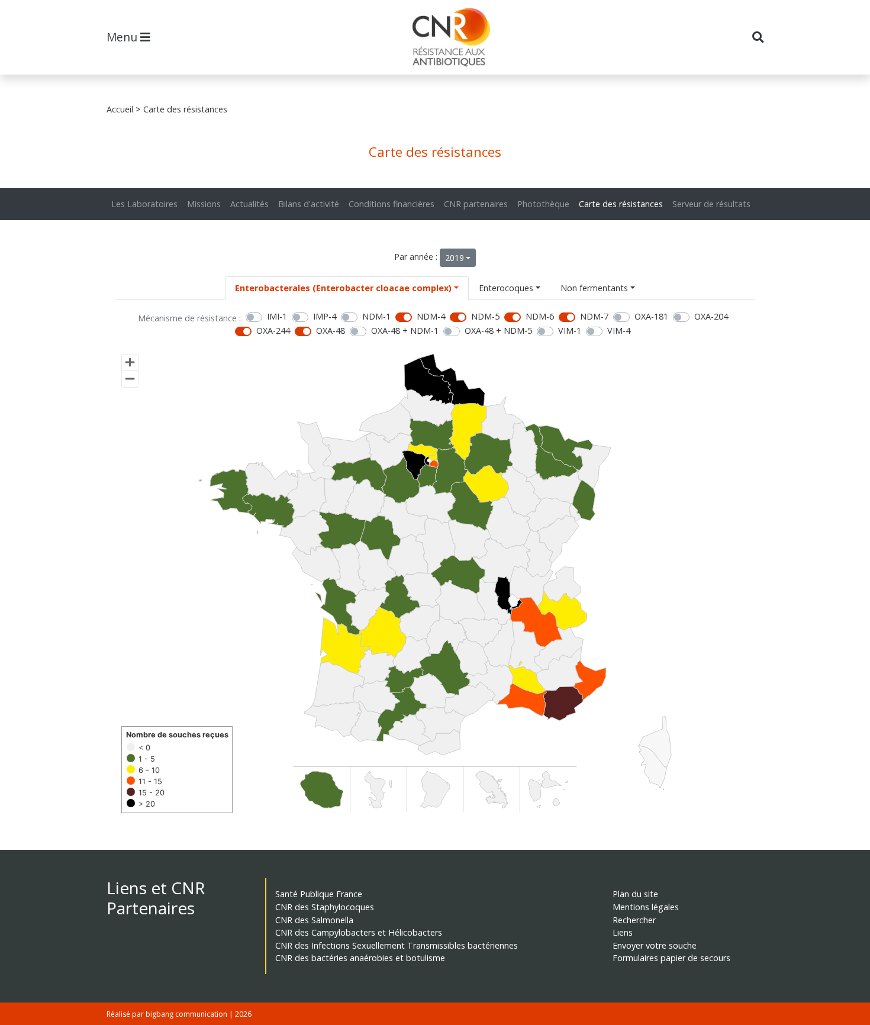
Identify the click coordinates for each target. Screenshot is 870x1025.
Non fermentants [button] (594, 288)
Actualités (249, 203)
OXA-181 (651, 316)
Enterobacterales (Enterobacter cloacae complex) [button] (343, 288)
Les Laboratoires (144, 203)
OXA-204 (711, 316)
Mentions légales (646, 907)
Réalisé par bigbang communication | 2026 (179, 1014)
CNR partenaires (476, 203)
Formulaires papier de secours (671, 957)
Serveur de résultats (711, 203)
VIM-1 (569, 330)
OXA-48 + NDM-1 (405, 330)
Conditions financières (391, 203)
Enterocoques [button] (506, 288)
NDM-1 (376, 316)
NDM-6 (540, 316)
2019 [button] (454, 257)
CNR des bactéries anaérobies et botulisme (360, 957)
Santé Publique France (318, 894)
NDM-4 (431, 316)
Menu (123, 37)
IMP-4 (324, 316)
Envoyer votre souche (655, 945)
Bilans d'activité (308, 203)
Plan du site (635, 894)
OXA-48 (330, 330)
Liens (623, 932)
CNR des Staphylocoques (324, 907)
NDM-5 (485, 316)
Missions (204, 203)
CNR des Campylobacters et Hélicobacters (358, 932)
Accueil (120, 109)
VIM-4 (618, 330)
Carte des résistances (621, 203)
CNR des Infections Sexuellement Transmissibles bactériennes (396, 945)
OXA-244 (273, 330)
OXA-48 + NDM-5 (498, 330)
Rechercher (634, 920)
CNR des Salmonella (314, 920)
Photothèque (543, 203)
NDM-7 (594, 316)
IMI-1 (277, 316)
